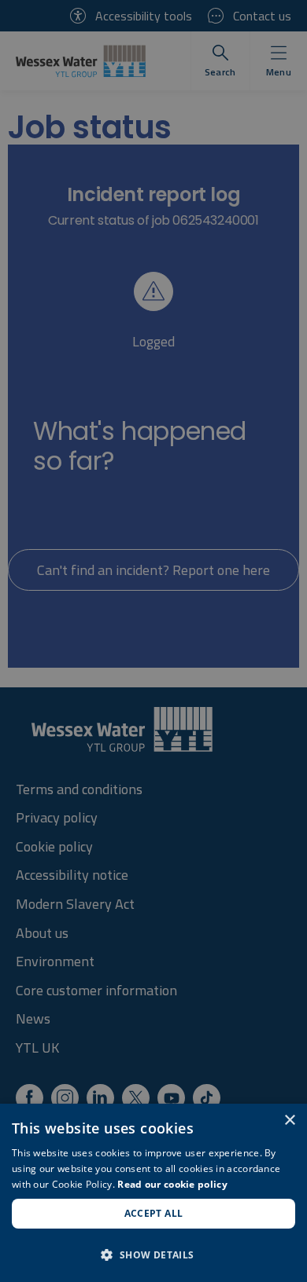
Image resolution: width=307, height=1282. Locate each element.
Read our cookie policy (172, 1184)
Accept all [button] (153, 1213)
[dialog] (153, 1193)
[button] (153, 1254)
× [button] (289, 1120)
